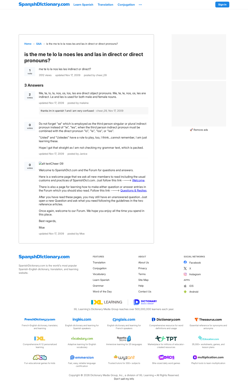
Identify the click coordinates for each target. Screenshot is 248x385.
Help (141, 285)
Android (193, 291)
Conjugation (100, 268)
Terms (142, 274)
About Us (143, 262)
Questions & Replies (133, 190)
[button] (140, 4)
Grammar (98, 285)
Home (27, 43)
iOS (191, 285)
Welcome (138, 180)
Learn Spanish (101, 279)
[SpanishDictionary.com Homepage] (44, 4)
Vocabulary (99, 274)
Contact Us (144, 291)
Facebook (195, 262)
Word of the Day (102, 291)
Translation (99, 262)
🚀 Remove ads (199, 129)
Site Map (143, 279)
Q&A (39, 43)
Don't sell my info (124, 378)
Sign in (222, 4)
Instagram (195, 274)
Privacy (142, 268)
